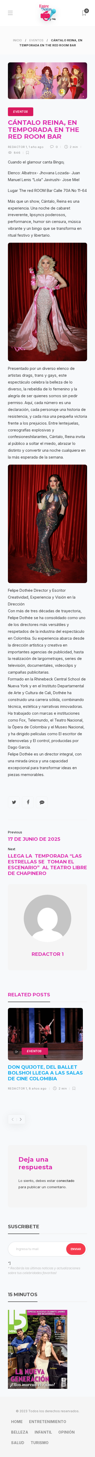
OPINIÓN (66, 1432)
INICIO (17, 40)
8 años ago (37, 1088)
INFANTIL (43, 1432)
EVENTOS (36, 40)
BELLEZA (19, 1432)
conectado (65, 1180)
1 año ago (36, 147)
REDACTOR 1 (17, 147)
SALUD (17, 1442)
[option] (45, 1051)
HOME (17, 1421)
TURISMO (40, 1442)
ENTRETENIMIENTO (47, 1421)
